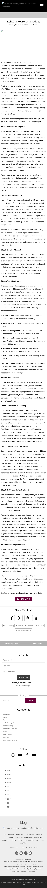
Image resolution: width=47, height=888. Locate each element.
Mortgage (6, 737)
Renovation (40, 626)
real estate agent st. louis (11, 723)
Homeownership (8, 726)
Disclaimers (37, 882)
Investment (29, 626)
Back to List (23, 599)
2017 (8, 807)
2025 (9, 774)
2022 (9, 786)
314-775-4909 (33, 848)
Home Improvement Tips (24, 630)
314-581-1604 (20, 848)
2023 (9, 782)
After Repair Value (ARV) (13, 98)
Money (5, 731)
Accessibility (24, 871)
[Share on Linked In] (35, 618)
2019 (9, 799)
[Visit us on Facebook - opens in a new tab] (27, 755)
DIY (5, 626)
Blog (23, 823)
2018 (8, 803)
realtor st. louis (7, 734)
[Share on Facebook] (12, 618)
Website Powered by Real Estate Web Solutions (23, 879)
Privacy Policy (15, 871)
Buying (12, 626)
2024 (9, 778)
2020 (9, 795)
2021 (8, 791)
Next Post (38, 644)
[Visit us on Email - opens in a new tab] (20, 755)
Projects (20, 626)
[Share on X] (20, 618)
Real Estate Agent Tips (10, 729)
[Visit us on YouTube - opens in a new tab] (34, 755)
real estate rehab (24, 62)
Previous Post (11, 644)
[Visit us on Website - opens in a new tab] (13, 755)
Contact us (5, 593)
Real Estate (6, 714)
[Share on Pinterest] (27, 618)
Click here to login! (23, 686)
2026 (9, 770)
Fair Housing (32, 871)
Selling (5, 717)
